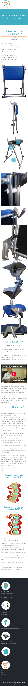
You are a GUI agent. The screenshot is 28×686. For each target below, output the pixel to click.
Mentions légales (5, 675)
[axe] (14, 189)
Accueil (8, 18)
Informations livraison (6, 670)
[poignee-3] (14, 308)
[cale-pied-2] (14, 289)
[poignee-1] (14, 215)
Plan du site (4, 674)
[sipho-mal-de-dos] (14, 328)
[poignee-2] (14, 242)
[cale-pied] (14, 270)
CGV (2, 672)
